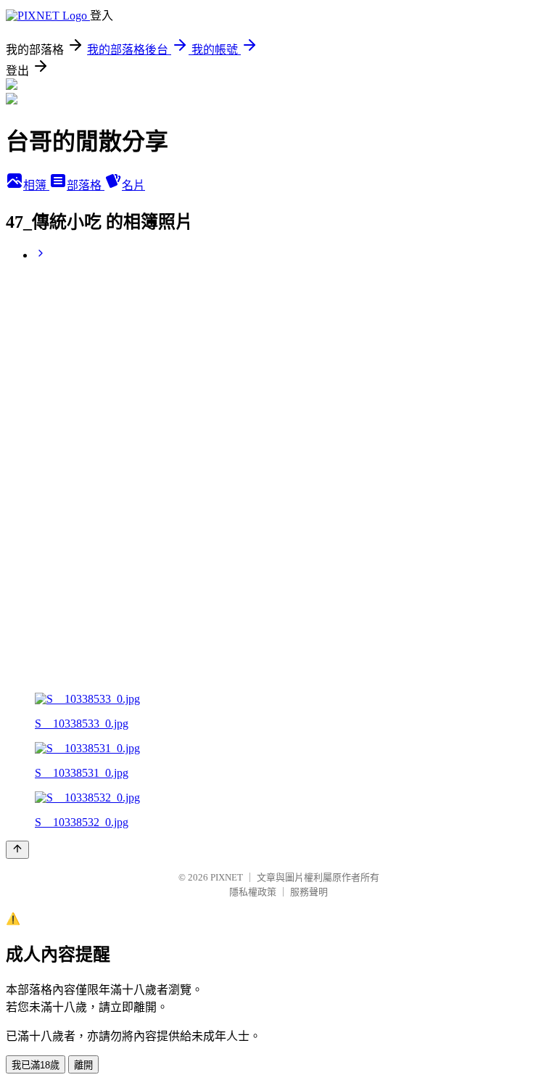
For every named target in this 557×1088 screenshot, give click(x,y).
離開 (83, 1065)
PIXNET (226, 877)
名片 (133, 185)
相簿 (36, 185)
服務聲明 (309, 891)
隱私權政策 (252, 891)
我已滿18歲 (35, 1065)
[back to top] (17, 850)
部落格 (85, 185)
